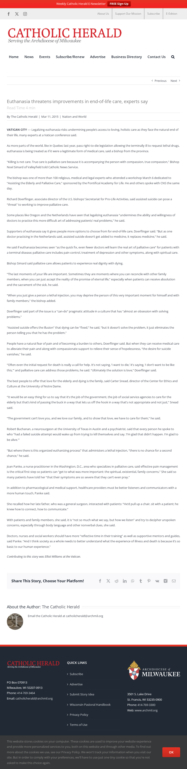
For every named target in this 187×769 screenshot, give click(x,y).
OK (171, 752)
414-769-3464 (26, 693)
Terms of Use (78, 725)
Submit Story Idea (82, 694)
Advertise (76, 684)
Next (174, 81)
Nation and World (74, 116)
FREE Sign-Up (119, 4)
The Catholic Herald (24, 116)
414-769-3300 (146, 705)
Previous (160, 81)
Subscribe (76, 674)
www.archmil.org (146, 710)
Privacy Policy (79, 715)
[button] (172, 57)
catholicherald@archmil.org (34, 698)
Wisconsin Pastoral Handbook (90, 704)
